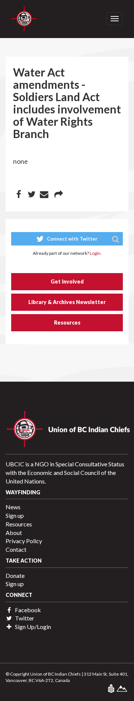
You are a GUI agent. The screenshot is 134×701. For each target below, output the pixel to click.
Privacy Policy (24, 540)
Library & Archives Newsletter (67, 302)
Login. (96, 253)
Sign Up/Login (32, 626)
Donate (15, 575)
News (13, 506)
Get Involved (67, 281)
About (14, 532)
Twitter (24, 618)
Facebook (27, 609)
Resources (67, 322)
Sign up (15, 515)
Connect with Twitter (72, 239)
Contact (16, 549)
